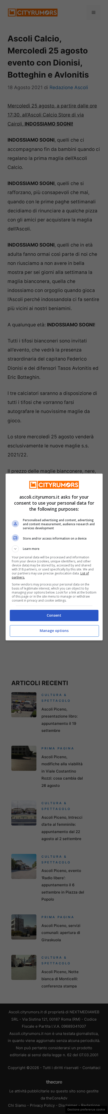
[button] (54, 548)
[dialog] (54, 557)
